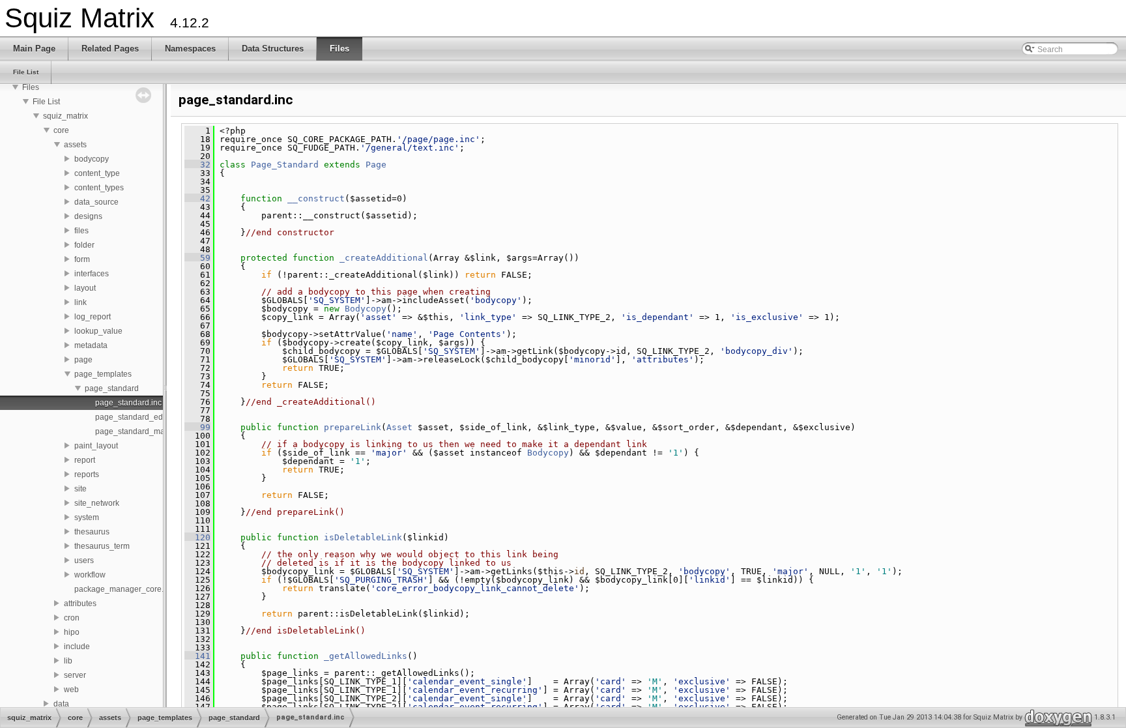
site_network (96, 503)
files (81, 230)
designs (88, 216)
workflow (90, 574)
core (61, 130)
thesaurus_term (102, 546)
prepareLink (352, 427)
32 (197, 164)
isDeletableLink (363, 537)
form (82, 259)
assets (75, 144)
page (83, 359)
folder (84, 245)
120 (197, 537)
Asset (399, 427)
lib (68, 660)
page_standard (112, 388)
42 (197, 198)
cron (71, 617)
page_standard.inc (128, 402)
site (80, 488)
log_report (92, 316)
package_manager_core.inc (124, 589)
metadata (91, 345)
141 (197, 656)
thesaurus (91, 531)
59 (197, 258)
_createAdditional (383, 258)
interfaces (91, 273)
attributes (80, 603)
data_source (96, 202)
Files (30, 87)
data (61, 703)
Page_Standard (285, 164)
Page (376, 164)
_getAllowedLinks (365, 656)
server (75, 675)
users (84, 560)
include (77, 646)
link (80, 302)
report (84, 460)
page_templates (103, 374)
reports (86, 474)
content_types (99, 187)
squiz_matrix (65, 116)
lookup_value (98, 331)
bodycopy (91, 159)
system (86, 517)
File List (46, 101)
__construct (316, 198)
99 (197, 427)
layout (85, 288)
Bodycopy (365, 308)
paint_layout (96, 445)
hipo (71, 632)
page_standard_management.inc (154, 431)
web (71, 689)
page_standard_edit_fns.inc (144, 417)
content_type (97, 173)
